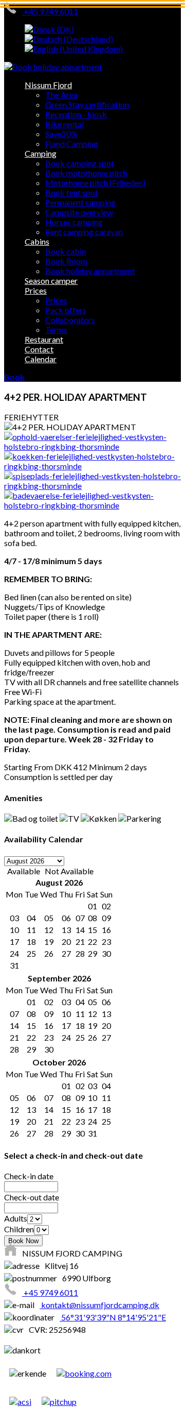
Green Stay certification (87, 104)
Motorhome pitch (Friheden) (95, 183)
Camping (41, 153)
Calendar (41, 359)
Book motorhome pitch (86, 173)
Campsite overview (79, 212)
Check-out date (31, 1197)
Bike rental (64, 124)
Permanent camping (80, 202)
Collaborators (70, 320)
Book (14, 377)
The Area (61, 94)
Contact (39, 349)
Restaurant (44, 339)
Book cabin (65, 251)
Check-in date (28, 1176)
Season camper (51, 280)
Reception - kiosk (76, 114)
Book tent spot (71, 192)
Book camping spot (79, 163)
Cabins (37, 241)
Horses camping (74, 222)
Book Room (66, 261)
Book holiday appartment (90, 271)
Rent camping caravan (84, 231)
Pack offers (65, 310)
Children (19, 1229)
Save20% (61, 134)
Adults (15, 1218)
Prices (36, 290)
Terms (56, 329)
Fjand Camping (71, 143)
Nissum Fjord (48, 85)
